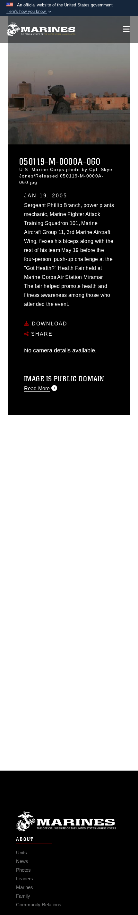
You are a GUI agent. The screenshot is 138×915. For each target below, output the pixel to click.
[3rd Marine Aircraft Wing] (40, 29)
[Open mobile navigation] (126, 29)
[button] (29, 11)
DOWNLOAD (48, 323)
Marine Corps (69, 821)
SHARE (41, 334)
